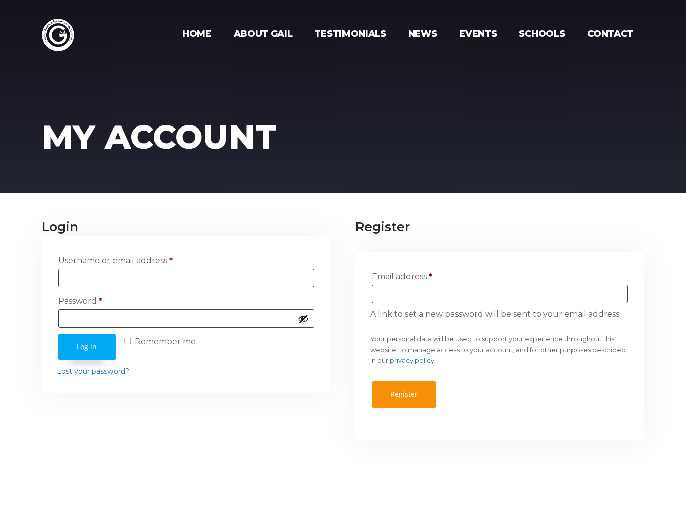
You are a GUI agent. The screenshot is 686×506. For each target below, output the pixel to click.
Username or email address (115, 260)
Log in (87, 346)
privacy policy (412, 360)
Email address (402, 276)
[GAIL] (58, 27)
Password (80, 301)
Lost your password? (93, 371)
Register (404, 394)
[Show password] (303, 318)
